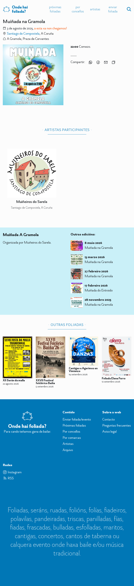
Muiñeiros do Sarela (31, 201)
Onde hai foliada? (20, 9)
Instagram (15, 472)
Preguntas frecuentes (116, 425)
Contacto (108, 419)
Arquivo (68, 450)
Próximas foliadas (55, 9)
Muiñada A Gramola (21, 234)
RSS (11, 478)
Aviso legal (109, 431)
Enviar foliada (112, 9)
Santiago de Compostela (23, 33)
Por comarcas (72, 438)
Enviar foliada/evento (77, 419)
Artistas (95, 9)
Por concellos (78, 9)
